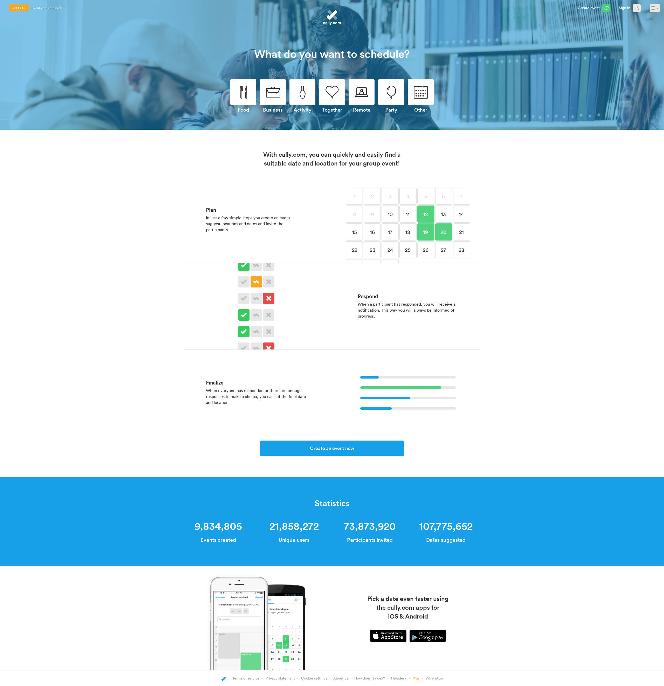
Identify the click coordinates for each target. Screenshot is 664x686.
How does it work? (369, 678)
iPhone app (388, 636)
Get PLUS (19, 7)
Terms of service (245, 678)
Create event (589, 7)
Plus (416, 678)
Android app (428, 636)
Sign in (624, 7)
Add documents (43, 7)
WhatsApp (434, 678)
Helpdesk (398, 678)
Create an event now (332, 448)
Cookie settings (314, 678)
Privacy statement (280, 678)
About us (340, 678)
